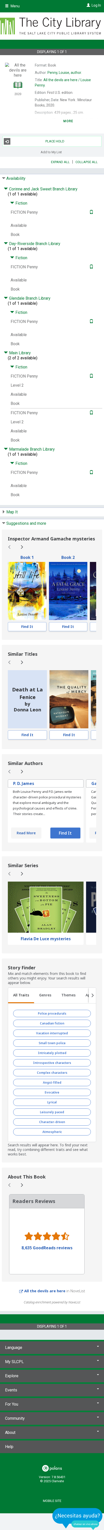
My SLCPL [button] (14, 1361)
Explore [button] (11, 1375)
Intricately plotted (52, 1053)
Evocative (52, 1092)
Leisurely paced (52, 1112)
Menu (15, 6)
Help (9, 1446)
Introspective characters (52, 1063)
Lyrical (52, 1102)
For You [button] (11, 1404)
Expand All (60, 162)
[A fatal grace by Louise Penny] (68, 591)
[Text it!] (90, 212)
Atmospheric (52, 1132)
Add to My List (51, 152)
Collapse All (86, 162)
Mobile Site (52, 1501)
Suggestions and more (26, 523)
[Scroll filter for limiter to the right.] (92, 995)
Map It (12, 512)
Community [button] (15, 1418)
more (68, 121)
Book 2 (68, 557)
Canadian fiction (52, 1023)
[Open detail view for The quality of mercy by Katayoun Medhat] (68, 699)
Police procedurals (52, 1013)
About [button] (10, 1432)
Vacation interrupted (52, 1033)
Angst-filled (52, 1082)
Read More (26, 832)
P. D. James (23, 783)
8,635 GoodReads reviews (46, 1247)
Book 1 (27, 557)
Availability (15, 178)
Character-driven (52, 1122)
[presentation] (27, 591)
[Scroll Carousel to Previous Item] (9, 547)
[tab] (21, 995)
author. (64, 73)
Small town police (52, 1043)
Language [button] (13, 1347)
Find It (27, 626)
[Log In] (87, 5)
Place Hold (54, 141)
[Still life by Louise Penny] (27, 591)
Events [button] (11, 1390)
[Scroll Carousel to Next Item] (21, 547)
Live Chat (77, 1518)
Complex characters (52, 1072)
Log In (96, 5)
